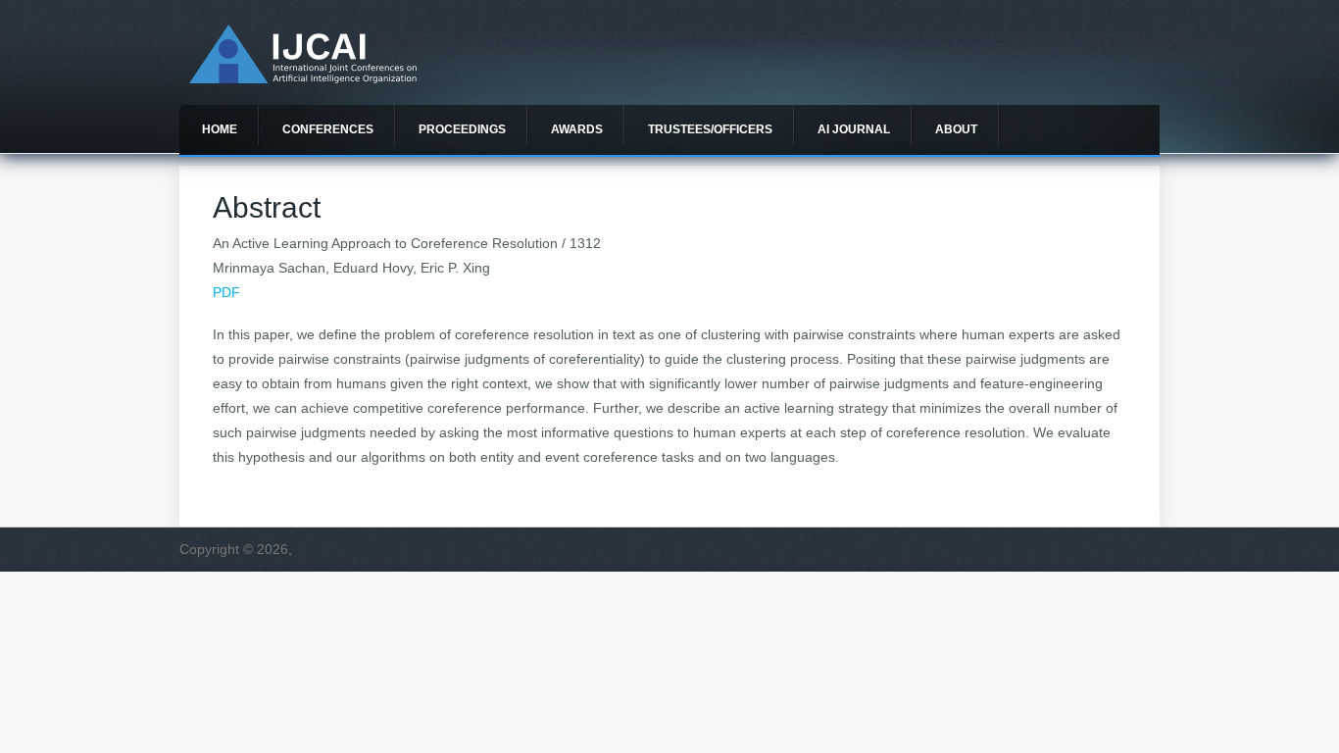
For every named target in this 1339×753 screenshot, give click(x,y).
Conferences (327, 129)
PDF (226, 292)
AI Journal (854, 129)
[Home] (303, 78)
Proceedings (462, 129)
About (956, 129)
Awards (577, 129)
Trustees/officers (710, 129)
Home (219, 129)
